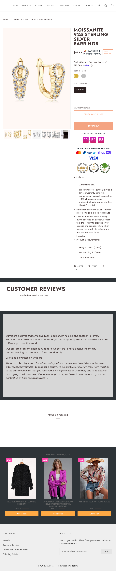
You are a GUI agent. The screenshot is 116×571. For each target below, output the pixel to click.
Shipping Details (10, 554)
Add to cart (21, 514)
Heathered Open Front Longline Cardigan (21, 503)
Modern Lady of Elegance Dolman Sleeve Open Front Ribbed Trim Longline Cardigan (58, 504)
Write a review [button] (101, 296)
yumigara (44, 566)
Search (6, 540)
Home (5, 20)
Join (107, 551)
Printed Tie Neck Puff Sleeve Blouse (94, 502)
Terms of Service (11, 545)
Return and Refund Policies (15, 549)
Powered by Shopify (68, 566)
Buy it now (93, 126)
